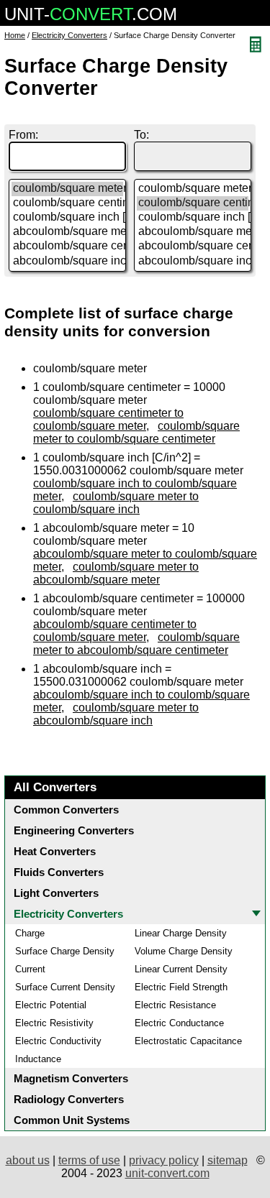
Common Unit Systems (72, 1120)
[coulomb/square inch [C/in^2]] (67, 218)
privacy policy (164, 1160)
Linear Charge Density (181, 933)
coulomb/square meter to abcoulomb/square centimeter (136, 643)
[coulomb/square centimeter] (67, 203)
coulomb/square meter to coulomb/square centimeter (136, 432)
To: (141, 135)
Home (14, 35)
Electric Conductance (179, 1023)
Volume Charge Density (184, 951)
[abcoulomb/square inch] (67, 261)
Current (30, 969)
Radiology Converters (69, 1099)
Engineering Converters (74, 830)
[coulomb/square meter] (67, 189)
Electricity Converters (69, 35)
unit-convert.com (167, 1173)
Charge (30, 933)
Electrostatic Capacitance (188, 1041)
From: (23, 135)
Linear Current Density (181, 969)
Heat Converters (55, 851)
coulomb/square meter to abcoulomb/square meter (116, 573)
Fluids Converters (59, 872)
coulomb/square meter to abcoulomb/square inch (116, 714)
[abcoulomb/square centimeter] (67, 246)
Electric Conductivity (58, 1041)
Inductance (38, 1059)
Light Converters (56, 893)
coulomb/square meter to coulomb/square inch (116, 502)
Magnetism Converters (71, 1078)
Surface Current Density (65, 987)
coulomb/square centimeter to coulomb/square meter (108, 419)
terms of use (89, 1160)
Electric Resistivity (54, 1023)
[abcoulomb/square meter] (67, 232)
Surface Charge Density (64, 951)
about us (28, 1160)
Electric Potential (50, 1005)
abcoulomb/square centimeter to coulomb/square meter (115, 630)
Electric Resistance (175, 1005)
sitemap (227, 1160)
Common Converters (66, 809)
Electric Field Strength (181, 987)
